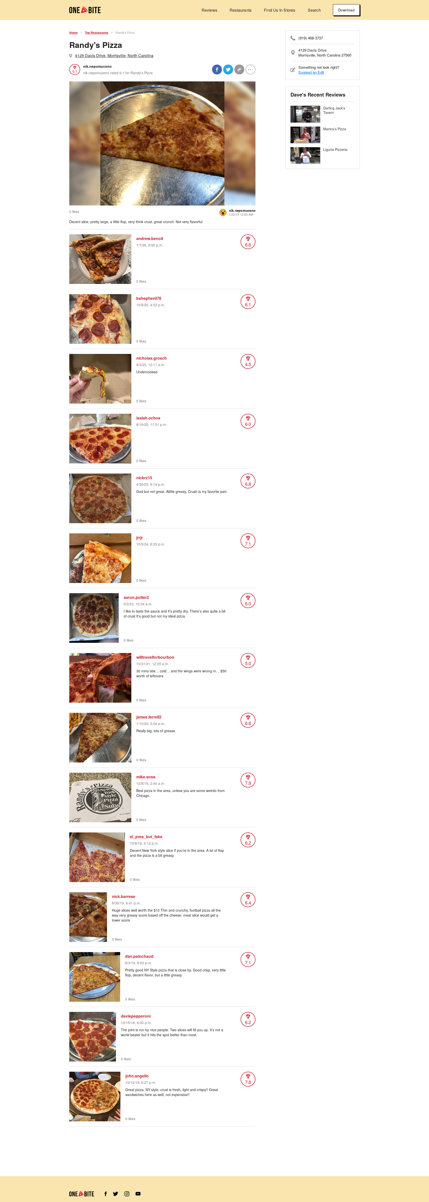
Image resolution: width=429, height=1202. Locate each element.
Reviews (209, 10)
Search (314, 10)
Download (346, 9)
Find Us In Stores (279, 10)
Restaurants (240, 10)
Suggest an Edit (311, 72)
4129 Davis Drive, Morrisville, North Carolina (114, 55)
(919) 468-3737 (310, 37)
